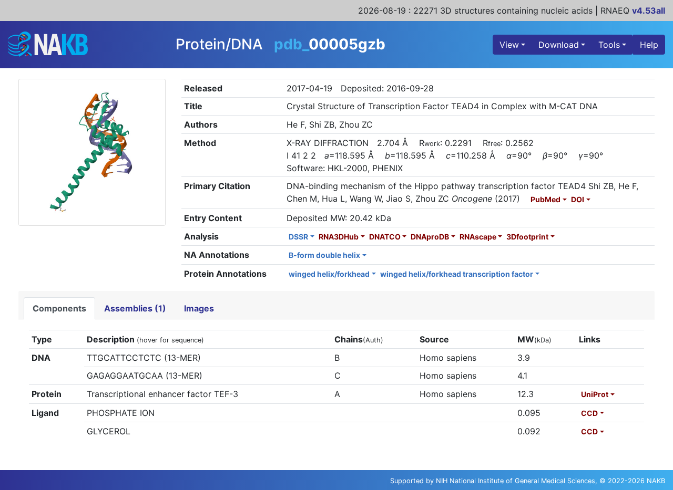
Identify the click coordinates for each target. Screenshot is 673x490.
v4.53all (648, 10)
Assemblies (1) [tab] (135, 308)
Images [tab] (199, 308)
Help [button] (649, 44)
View (509, 44)
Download (558, 44)
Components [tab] (59, 308)
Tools (609, 44)
